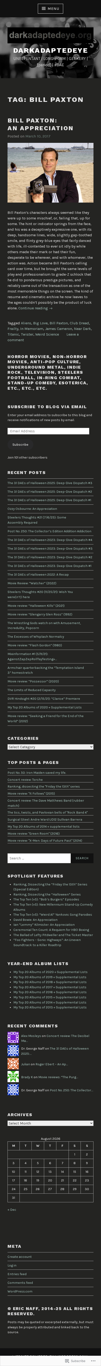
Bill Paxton (59, 323)
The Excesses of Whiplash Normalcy (36, 637)
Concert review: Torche (25, 780)
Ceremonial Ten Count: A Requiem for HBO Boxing (51, 930)
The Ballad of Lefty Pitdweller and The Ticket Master (53, 935)
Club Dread (79, 323)
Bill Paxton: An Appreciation (41, 124)
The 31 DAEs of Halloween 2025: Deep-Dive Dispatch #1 (49, 500)
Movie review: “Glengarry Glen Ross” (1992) (40, 614)
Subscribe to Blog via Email (47, 406)
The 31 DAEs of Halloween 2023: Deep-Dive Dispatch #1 (49, 566)
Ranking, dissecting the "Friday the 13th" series (44, 787)
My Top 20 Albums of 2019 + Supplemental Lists (49, 977)
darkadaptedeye (50, 50)
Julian (25, 1064)
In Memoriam (31, 328)
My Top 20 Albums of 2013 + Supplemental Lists (50, 1007)
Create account (20, 1257)
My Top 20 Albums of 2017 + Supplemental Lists (49, 987)
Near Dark (82, 328)
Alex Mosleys (31, 1036)
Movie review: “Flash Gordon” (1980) (35, 645)
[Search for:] (50, 858)
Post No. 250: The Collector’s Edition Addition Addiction (49, 531)
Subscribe (20, 445)
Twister (27, 334)
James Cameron (58, 328)
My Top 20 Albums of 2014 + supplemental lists (44, 827)
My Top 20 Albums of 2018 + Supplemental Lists (50, 982)
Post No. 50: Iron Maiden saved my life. (37, 773)
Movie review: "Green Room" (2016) (34, 834)
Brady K (27, 1077)
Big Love (40, 323)
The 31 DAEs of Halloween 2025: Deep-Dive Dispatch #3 (50, 483)
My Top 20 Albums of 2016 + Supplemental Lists (50, 992)
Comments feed (20, 1283)
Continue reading (35, 308)
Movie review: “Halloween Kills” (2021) (36, 606)
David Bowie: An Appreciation (35, 920)
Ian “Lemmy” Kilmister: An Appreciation (44, 925)
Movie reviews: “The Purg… (58, 1077)
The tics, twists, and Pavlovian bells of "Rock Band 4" (48, 812)
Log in (12, 1265)
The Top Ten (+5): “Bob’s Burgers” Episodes (46, 899)
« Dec (12, 1210)
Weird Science (47, 334)
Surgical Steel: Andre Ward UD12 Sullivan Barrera (45, 820)
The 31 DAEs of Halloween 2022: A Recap (38, 575)
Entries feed (17, 1274)
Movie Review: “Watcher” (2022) (32, 583)
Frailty (13, 328)
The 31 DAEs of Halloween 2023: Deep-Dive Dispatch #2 (50, 557)
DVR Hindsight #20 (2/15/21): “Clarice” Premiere (44, 699)
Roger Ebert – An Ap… (51, 1064)
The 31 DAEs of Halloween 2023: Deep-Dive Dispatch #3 (50, 549)
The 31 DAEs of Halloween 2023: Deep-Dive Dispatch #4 (50, 540)
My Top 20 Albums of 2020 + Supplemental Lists (45, 707)
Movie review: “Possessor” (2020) (33, 681)
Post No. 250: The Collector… (71, 1090)
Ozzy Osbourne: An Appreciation (32, 509)
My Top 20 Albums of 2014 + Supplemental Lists (49, 1002)
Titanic (13, 334)
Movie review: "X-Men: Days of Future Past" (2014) (45, 841)
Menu (53, 8)
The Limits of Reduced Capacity (32, 690)
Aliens (26, 323)
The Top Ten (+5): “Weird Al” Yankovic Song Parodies (52, 915)
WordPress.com (20, 1291)
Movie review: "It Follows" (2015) (31, 794)
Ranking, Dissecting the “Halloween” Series (47, 894)
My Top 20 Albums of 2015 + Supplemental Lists (49, 997)
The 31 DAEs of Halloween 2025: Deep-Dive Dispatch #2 (50, 492)
